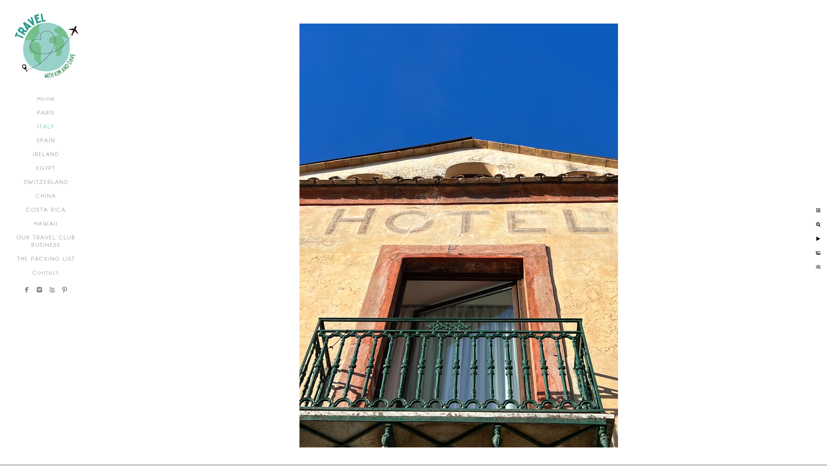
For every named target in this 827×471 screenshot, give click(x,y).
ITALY (45, 126)
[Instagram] (39, 289)
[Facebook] (26, 289)
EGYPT (46, 168)
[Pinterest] (64, 289)
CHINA (46, 195)
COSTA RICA (46, 209)
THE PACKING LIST (46, 258)
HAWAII (46, 223)
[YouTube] (52, 289)
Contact (45, 272)
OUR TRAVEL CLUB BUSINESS (45, 241)
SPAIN (46, 140)
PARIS (46, 112)
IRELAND (46, 154)
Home (46, 98)
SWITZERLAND (46, 181)
